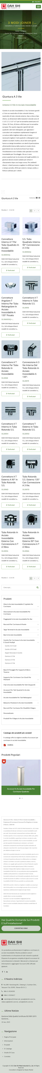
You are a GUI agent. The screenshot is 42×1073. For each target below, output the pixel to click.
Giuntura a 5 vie (10, 663)
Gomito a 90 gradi (10, 649)
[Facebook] (2, 972)
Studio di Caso (9, 1052)
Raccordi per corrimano (10, 901)
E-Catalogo (8, 1049)
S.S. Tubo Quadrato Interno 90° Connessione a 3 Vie (31, 243)
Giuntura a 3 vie (21, 38)
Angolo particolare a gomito (13, 653)
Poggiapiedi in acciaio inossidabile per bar (18, 619)
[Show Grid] (36, 198)
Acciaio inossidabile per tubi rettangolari (18, 697)
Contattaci (6, 905)
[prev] (3, 192)
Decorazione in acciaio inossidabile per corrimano (17, 613)
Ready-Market (29, 1070)
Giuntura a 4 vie (10, 660)
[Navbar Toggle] (38, 6)
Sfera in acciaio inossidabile (15, 896)
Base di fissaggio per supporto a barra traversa (17, 671)
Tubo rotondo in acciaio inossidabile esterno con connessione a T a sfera (9, 539)
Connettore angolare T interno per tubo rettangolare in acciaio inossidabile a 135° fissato (9, 306)
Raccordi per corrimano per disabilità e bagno (20, 708)
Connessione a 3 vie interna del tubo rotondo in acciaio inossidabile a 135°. (30, 369)
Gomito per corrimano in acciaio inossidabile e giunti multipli (21, 35)
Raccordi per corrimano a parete (15, 624)
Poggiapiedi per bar (25, 898)
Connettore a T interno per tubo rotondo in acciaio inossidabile (9, 368)
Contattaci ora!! (21, 928)
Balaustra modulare (23, 903)
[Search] (37, 587)
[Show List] (39, 198)
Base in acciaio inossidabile (10, 903)
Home (17, 31)
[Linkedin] (7, 972)
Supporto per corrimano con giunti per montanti (17, 678)
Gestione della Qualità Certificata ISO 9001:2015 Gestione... (18, 1017)
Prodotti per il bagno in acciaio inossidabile (18, 718)
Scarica (10, 745)
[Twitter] (4, 972)
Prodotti (7, 1045)
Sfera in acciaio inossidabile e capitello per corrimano (18, 605)
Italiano (37, 2)
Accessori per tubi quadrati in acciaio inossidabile (17, 691)
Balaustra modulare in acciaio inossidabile (18, 703)
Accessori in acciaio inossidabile (12, 898)
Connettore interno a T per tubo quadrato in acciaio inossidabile (10, 245)
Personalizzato (8, 713)
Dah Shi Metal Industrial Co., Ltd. (24, 1066)
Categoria (23, 31)
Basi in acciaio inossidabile (13, 635)
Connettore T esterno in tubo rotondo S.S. (30, 426)
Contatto (7, 1056)
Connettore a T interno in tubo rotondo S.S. (30, 300)
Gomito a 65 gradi (10, 646)
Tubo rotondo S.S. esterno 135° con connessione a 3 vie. (31, 481)
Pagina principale (10, 1037)
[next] (38, 192)
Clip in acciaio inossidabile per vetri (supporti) (19, 685)
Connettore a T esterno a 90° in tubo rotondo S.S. (9, 481)
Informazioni (8, 1041)
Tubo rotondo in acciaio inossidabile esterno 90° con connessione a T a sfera (30, 539)
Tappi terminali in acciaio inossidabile (16, 629)
